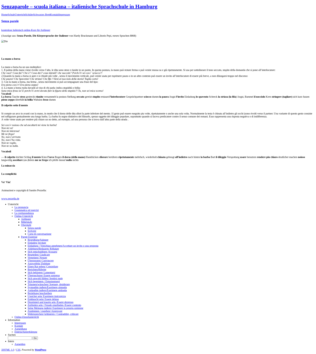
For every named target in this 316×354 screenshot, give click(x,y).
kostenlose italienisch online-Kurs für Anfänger (25, 30)
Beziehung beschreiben (40, 293)
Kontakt (54, 14)
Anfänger (26, 219)
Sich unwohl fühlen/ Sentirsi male (45, 278)
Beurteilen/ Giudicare (39, 254)
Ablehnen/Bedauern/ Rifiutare (43, 248)
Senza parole (10, 21)
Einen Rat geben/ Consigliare (43, 266)
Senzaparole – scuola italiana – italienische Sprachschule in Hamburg (79, 6)
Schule (11, 14)
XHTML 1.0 (7, 349)
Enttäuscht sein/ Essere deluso (43, 299)
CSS (18, 349)
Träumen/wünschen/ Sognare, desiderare (49, 284)
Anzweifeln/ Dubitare (39, 263)
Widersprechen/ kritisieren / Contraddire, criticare (53, 314)
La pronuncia (21, 207)
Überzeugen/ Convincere (41, 260)
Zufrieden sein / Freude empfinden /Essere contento (54, 305)
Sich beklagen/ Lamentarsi (41, 272)
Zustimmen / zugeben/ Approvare (45, 311)
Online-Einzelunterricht (26, 317)
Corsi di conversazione (39, 233)
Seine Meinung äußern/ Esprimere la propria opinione (55, 308)
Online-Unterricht (23, 216)
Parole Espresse (29, 236)
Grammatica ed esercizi (26, 210)
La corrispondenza (24, 213)
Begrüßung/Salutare (38, 239)
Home (4, 14)
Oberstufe (26, 225)
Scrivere (32, 231)
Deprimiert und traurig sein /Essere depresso (50, 302)
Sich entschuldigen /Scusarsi (42, 251)
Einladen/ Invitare (37, 242)
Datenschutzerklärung (25, 331)
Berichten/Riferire (37, 269)
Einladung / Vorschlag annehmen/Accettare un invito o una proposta (63, 245)
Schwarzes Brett (41, 14)
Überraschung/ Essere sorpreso (44, 275)
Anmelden (19, 344)
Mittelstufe (26, 222)
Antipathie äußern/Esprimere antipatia (47, 290)
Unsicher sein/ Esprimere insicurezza (47, 296)
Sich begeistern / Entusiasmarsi (44, 281)
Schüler (29, 14)
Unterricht (20, 14)
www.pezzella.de (10, 198)
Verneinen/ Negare (37, 257)
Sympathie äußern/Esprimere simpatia (47, 287)
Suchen (12, 334)
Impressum (64, 14)
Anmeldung (20, 328)
